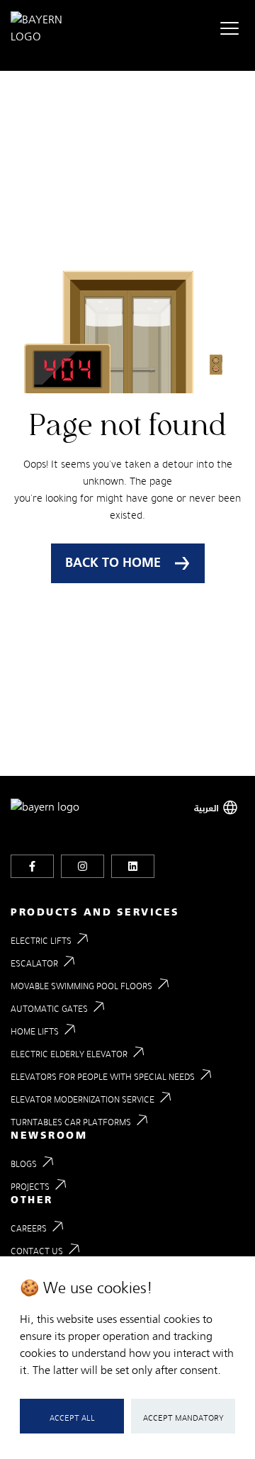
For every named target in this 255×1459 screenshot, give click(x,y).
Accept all (72, 1418)
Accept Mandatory (183, 1418)
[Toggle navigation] (229, 28)
